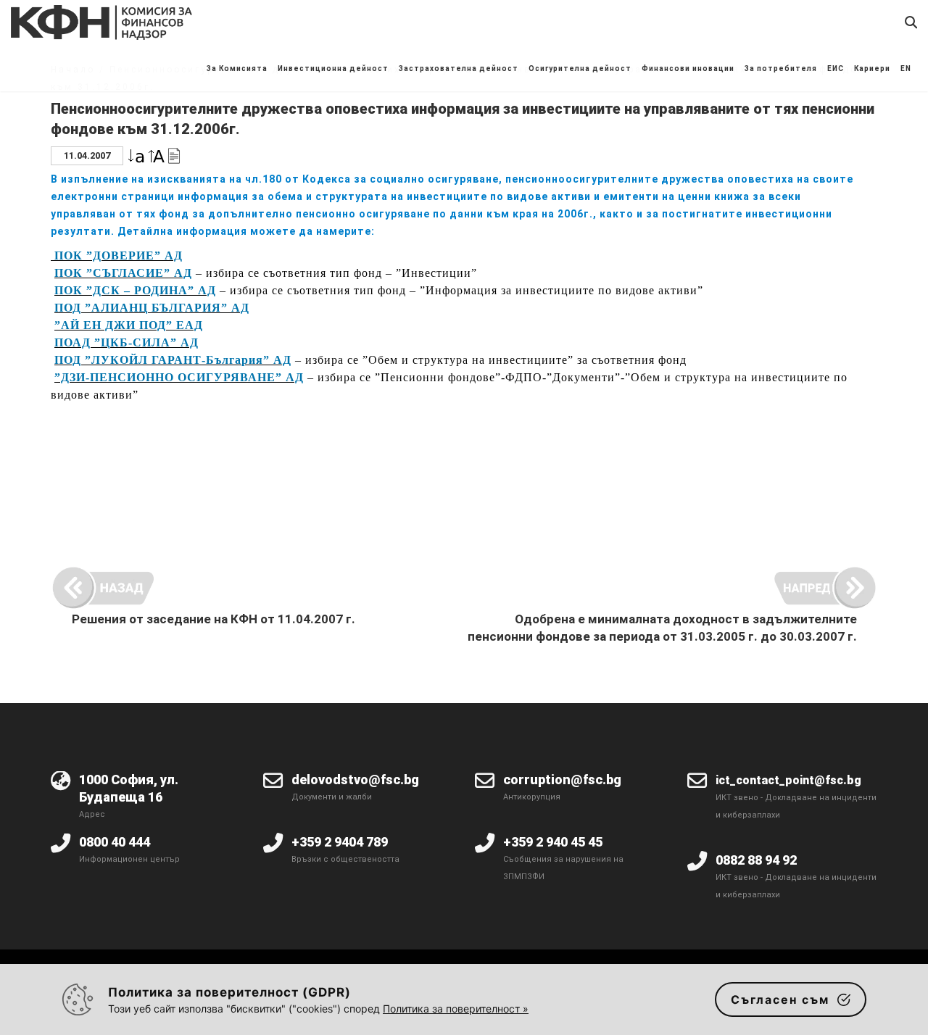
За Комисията (237, 68)
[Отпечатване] (174, 154)
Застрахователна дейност (458, 68)
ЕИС (835, 68)
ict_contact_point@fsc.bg (788, 780)
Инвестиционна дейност (333, 68)
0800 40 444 (114, 841)
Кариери (872, 68)
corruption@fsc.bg (562, 779)
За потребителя (781, 68)
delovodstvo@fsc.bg (355, 779)
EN (905, 68)
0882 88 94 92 (756, 860)
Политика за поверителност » (456, 1008)
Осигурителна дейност (580, 68)
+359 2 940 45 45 (552, 841)
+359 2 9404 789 (339, 841)
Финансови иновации (688, 68)
